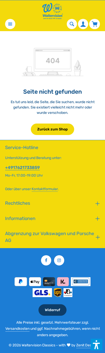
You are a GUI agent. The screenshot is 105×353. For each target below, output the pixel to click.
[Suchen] (72, 24)
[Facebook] (46, 260)
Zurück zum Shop (52, 129)
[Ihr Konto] (83, 24)
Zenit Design (86, 345)
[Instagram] (59, 260)
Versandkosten (17, 328)
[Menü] (10, 24)
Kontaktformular (45, 189)
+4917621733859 (22, 167)
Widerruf (52, 310)
